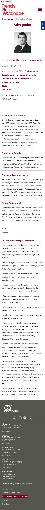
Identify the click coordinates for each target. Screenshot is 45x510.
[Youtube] (25, 418)
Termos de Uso (8, 489)
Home (4, 19)
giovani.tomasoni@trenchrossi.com (18, 95)
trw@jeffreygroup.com (25, 484)
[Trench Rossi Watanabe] (13, 9)
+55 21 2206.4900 (7, 455)
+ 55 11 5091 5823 (9, 99)
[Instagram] (14, 418)
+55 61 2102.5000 (7, 467)
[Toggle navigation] (40, 9)
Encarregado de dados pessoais (15, 496)
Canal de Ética (8, 504)
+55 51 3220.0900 (7, 479)
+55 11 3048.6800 (7, 432)
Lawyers (11, 19)
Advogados (22, 25)
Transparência (7, 500)
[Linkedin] (30, 418)
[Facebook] (20, 418)
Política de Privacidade (11, 493)
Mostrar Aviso (6, 1)
